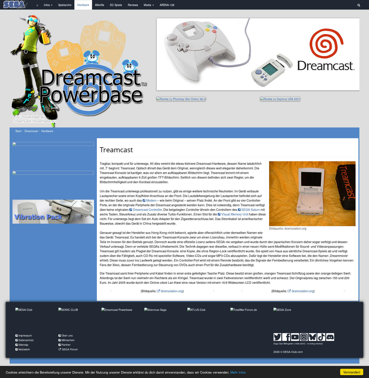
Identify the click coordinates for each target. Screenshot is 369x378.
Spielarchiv (64, 5)
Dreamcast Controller (147, 209)
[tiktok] (321, 336)
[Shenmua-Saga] (163, 319)
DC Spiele (116, 5)
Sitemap (23, 345)
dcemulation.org (172, 291)
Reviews (133, 5)
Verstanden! (351, 372)
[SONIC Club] (77, 319)
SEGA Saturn (250, 209)
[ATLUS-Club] (206, 319)
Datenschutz (26, 340)
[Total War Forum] (249, 319)
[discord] (330, 336)
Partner (66, 345)
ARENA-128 (167, 5)
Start (18, 131)
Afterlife (99, 5)
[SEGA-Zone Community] (292, 319)
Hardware (83, 5)
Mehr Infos (238, 372)
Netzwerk (24, 349)
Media (148, 5)
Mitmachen (68, 340)
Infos (47, 5)
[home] (15, 5)
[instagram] (304, 336)
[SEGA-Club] (34, 319)
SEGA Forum (70, 349)
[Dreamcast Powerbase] (120, 319)
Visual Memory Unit (234, 214)
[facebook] (286, 336)
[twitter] (277, 336)
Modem (151, 200)
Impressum (25, 335)
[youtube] (295, 336)
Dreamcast (31, 131)
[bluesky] (313, 336)
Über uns (67, 335)
